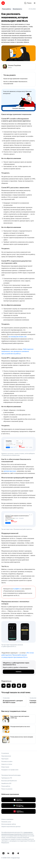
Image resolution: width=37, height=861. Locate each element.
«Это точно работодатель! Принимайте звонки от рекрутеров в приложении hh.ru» (17, 655)
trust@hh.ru (17, 589)
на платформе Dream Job (18, 337)
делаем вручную (10, 471)
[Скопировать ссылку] (19, 686)
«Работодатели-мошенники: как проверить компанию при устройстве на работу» (17, 351)
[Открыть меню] (35, 3)
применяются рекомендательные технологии (16, 833)
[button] (27, 3)
